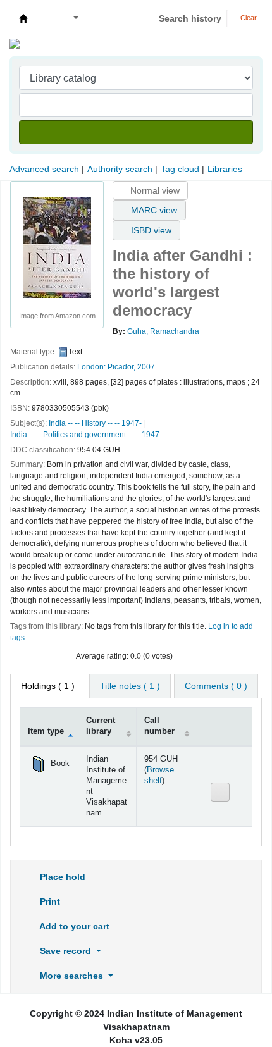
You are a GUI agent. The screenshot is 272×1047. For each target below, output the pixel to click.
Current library (100, 726)
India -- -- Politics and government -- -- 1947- (86, 434)
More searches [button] (71, 975)
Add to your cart (73, 926)
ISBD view (149, 230)
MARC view (152, 210)
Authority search (119, 169)
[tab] (130, 686)
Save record (65, 951)
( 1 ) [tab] (48, 686)
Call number (159, 726)
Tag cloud (180, 169)
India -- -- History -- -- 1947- (95, 423)
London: (91, 366)
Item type (46, 731)
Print (48, 901)
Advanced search (44, 169)
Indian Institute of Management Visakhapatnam (23, 18)
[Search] (136, 132)
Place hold (61, 877)
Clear (247, 18)
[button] (45, 18)
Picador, (121, 366)
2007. (147, 366)
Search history (190, 18)
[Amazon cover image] (57, 247)
